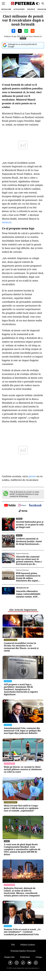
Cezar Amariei (33, 36)
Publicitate (25, 957)
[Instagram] (17, 963)
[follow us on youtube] (10, 505)
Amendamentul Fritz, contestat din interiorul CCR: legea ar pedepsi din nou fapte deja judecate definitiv (22, 730)
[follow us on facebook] (35, 505)
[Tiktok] (23, 963)
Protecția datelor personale (23, 951)
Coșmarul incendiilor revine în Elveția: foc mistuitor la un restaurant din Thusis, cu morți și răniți (21, 647)
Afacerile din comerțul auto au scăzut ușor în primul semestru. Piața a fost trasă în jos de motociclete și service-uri (29, 560)
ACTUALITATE (19, 9)
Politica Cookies (27, 944)
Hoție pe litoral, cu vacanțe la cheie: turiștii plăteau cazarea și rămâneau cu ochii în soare (23, 769)
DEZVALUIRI (6, 9)
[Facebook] (10, 963)
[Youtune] (29, 963)
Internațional (10, 640)
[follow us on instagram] (22, 505)
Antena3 (6, 222)
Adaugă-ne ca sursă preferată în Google (22, 45)
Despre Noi (9, 957)
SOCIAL (23, 38)
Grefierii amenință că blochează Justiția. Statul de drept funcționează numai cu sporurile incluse (30, 541)
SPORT (6, 841)
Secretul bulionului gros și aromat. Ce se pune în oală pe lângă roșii (30, 525)
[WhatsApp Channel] (36, 963)
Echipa (39, 957)
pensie (32, 476)
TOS (13, 944)
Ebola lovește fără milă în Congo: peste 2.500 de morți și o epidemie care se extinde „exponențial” (21, 808)
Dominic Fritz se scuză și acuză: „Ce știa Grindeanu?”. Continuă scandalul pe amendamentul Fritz (22, 932)
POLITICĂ (31, 9)
